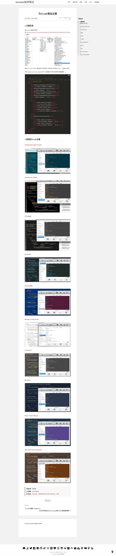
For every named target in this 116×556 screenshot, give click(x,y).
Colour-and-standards (34, 450)
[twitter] (31, 548)
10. (80, 53)
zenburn (28, 350)
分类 (86, 2)
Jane (65, 552)
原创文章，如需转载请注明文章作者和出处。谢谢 (45, 494)
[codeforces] (78, 548)
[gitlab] (65, 548)
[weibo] (44, 548)
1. (80, 25)
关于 (90, 2)
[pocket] (55, 548)
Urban (28, 380)
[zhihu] (48, 548)
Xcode (27, 505)
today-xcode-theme (32, 319)
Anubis (28, 254)
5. (80, 37)
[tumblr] (58, 548)
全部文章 (75, 2)
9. (80, 50)
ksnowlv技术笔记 (25, 2)
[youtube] (85, 548)
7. (80, 43)
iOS (70, 19)
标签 (81, 2)
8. (80, 46)
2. (80, 28)
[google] (37, 548)
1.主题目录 (82, 21)
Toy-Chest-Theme (32, 416)
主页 (69, 2)
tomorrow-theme (31, 177)
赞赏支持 (47, 500)
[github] (41, 548)
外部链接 (96, 2)
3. (80, 31)
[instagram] (61, 548)
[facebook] (34, 548)
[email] (24, 548)
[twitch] (89, 548)
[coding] (72, 548)
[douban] (51, 548)
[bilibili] (75, 548)
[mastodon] (82, 548)
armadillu (29, 286)
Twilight (28, 216)
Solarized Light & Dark (34, 145)
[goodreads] (68, 548)
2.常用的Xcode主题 (83, 23)
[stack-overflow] (27, 548)
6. (80, 40)
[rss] (92, 548)
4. (80, 34)
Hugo (57, 552)
